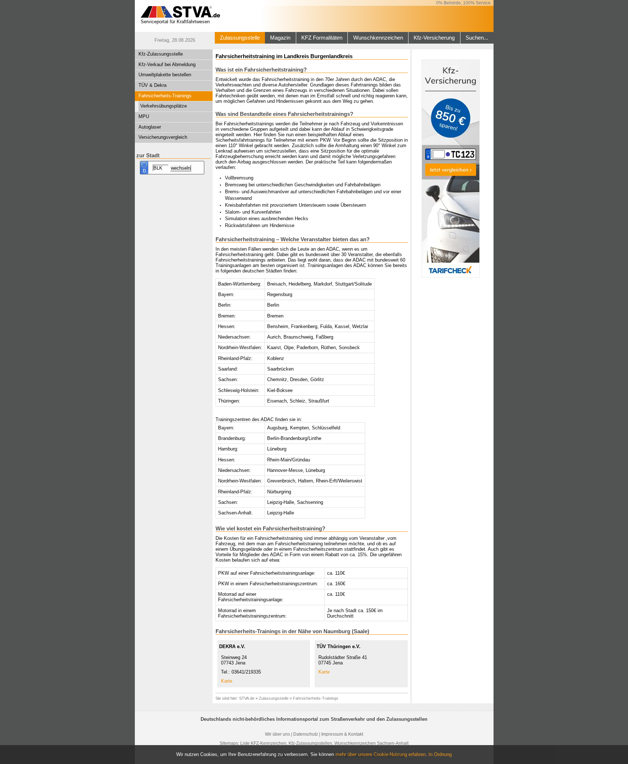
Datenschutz (305, 734)
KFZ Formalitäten (321, 38)
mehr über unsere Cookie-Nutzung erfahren (380, 754)
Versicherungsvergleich (162, 137)
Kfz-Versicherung (434, 38)
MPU (143, 116)
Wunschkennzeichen (378, 38)
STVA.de (246, 698)
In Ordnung (440, 754)
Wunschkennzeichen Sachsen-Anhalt (371, 743)
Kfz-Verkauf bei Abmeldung (167, 64)
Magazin (280, 38)
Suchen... (477, 38)
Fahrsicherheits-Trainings (165, 95)
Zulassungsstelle (240, 38)
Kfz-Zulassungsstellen (310, 743)
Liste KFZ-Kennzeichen (263, 743)
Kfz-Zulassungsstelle (160, 54)
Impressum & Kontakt (342, 734)
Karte (226, 681)
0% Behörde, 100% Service (463, 2)
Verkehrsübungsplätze (163, 106)
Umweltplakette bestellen (164, 74)
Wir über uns (277, 734)
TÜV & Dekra (152, 85)
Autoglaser (149, 127)
